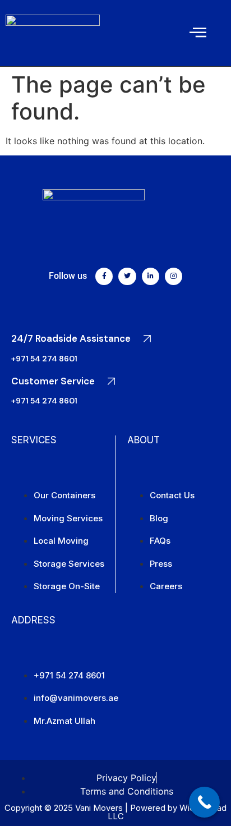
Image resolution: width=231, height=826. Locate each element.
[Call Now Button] (204, 802)
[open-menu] (197, 33)
